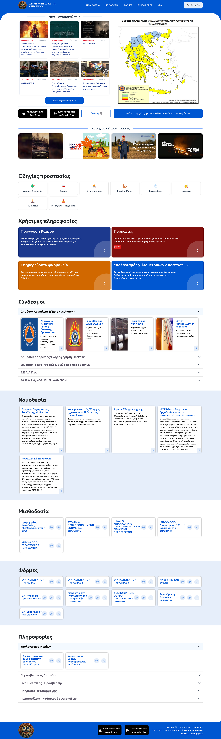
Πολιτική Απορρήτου (192, 733)
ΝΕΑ (160, 5)
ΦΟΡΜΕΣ (127, 5)
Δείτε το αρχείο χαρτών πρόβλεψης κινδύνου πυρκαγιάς (156, 113)
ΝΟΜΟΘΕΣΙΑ (93, 5)
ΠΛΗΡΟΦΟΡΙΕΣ (144, 5)
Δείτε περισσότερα (62, 100)
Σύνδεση (191, 5)
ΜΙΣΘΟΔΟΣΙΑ (111, 5)
